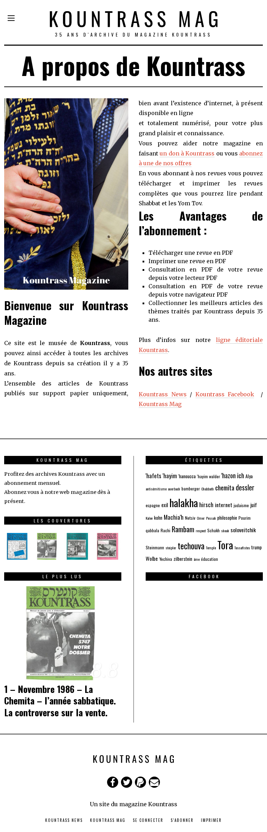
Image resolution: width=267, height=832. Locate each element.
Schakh (213, 530)
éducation (209, 559)
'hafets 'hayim (161, 475)
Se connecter (148, 820)
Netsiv (190, 517)
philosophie (227, 517)
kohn (158, 517)
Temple (211, 547)
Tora (225, 544)
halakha (183, 502)
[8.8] (62, 632)
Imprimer (211, 820)
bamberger (190, 488)
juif (253, 505)
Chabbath (207, 488)
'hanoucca (187, 476)
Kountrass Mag (160, 403)
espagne (153, 505)
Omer (201, 518)
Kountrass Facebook (224, 394)
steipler (170, 547)
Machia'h (174, 517)
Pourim (244, 517)
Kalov (149, 518)
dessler (245, 487)
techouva (191, 546)
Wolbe (152, 558)
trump (256, 547)
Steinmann (155, 547)
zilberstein (182, 558)
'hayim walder (208, 476)
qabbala (152, 530)
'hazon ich (232, 475)
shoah (225, 530)
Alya (249, 476)
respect (201, 530)
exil (164, 505)
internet (223, 505)
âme (197, 559)
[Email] (154, 782)
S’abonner (182, 820)
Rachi (165, 530)
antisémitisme (156, 488)
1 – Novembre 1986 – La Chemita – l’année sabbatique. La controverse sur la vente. (60, 700)
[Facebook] (112, 782)
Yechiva (165, 559)
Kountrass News (163, 394)
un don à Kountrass (187, 153)
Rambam (183, 529)
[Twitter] (126, 782)
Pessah (211, 518)
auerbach (174, 488)
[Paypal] (140, 782)
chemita (224, 487)
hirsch (206, 504)
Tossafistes (242, 547)
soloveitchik (243, 530)
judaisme (241, 505)
